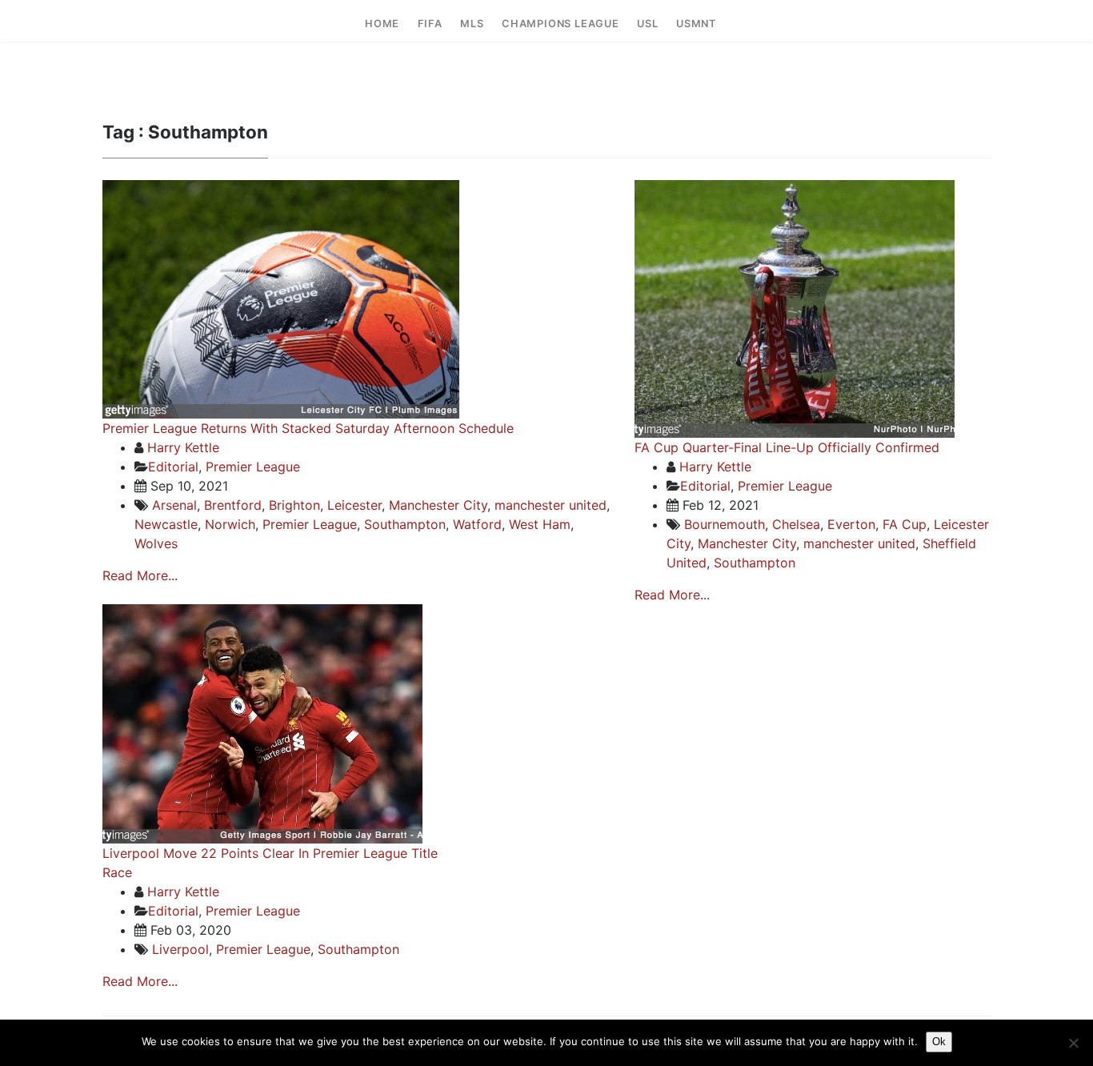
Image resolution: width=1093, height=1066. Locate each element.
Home (382, 24)
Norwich (230, 524)
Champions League (560, 24)
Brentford (233, 505)
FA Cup (905, 524)
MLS (471, 24)
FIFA (430, 24)
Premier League (253, 467)
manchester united (550, 505)
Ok (939, 1042)
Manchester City (438, 505)
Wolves (156, 543)
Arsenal (174, 505)
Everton (851, 524)
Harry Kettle (183, 447)
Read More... (140, 575)
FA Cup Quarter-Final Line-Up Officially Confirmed (787, 447)
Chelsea (796, 524)
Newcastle (166, 524)
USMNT (696, 24)
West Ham (540, 524)
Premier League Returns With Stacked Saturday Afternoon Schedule (308, 428)
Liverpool (180, 949)
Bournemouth (724, 524)
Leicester (354, 505)
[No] (1073, 1043)
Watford (477, 524)
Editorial (173, 467)
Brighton (294, 505)
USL (647, 24)
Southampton (405, 524)
